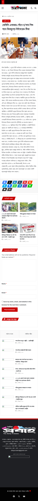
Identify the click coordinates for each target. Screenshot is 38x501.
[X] (9, 182)
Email (4, 293)
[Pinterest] (24, 182)
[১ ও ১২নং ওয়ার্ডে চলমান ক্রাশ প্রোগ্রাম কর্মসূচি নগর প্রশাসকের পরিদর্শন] (10, 207)
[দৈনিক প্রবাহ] (19, 8)
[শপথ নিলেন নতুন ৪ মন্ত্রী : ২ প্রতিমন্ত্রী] (8, 343)
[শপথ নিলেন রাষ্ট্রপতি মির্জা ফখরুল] (8, 353)
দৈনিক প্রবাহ (6, 34)
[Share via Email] (4, 189)
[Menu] (3, 8)
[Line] (29, 185)
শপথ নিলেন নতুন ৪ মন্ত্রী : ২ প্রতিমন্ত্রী (24, 340)
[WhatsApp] (14, 185)
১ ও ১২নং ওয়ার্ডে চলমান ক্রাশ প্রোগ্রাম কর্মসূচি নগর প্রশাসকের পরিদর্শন (9, 216)
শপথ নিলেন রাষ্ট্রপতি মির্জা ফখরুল (23, 350)
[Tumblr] (19, 182)
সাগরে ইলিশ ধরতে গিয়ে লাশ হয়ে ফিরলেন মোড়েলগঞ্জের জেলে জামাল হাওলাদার (28, 237)
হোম (4, 16)
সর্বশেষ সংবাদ (9, 334)
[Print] (9, 189)
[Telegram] (19, 185)
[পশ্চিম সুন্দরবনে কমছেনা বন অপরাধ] (28, 207)
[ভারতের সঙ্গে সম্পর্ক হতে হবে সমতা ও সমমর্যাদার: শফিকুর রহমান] (8, 362)
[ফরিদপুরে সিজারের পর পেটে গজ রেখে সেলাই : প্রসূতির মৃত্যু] (10, 228)
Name (4, 284)
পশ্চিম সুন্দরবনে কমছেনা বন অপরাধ (28, 214)
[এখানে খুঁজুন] (35, 8)
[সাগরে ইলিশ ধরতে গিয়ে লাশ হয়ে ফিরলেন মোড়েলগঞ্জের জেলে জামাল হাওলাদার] (28, 228)
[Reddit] (29, 182)
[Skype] (4, 185)
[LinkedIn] (14, 182)
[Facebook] (4, 182)
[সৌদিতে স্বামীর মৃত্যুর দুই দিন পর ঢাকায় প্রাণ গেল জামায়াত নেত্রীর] (8, 409)
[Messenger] (9, 185)
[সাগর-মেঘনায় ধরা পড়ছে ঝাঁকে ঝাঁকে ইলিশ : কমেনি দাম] (8, 372)
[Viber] (24, 185)
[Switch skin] (32, 8)
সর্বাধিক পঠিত (28, 334)
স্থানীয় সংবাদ (11, 16)
